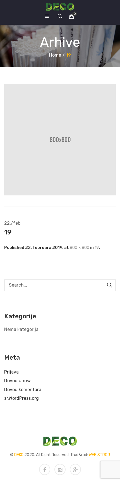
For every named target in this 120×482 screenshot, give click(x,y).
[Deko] (60, 6)
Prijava (11, 372)
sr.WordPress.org (21, 398)
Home (55, 55)
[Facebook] (44, 469)
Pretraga (109, 285)
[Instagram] (60, 469)
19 (97, 247)
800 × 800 (79, 247)
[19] (60, 139)
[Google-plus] (75, 469)
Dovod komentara (22, 389)
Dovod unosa (18, 380)
